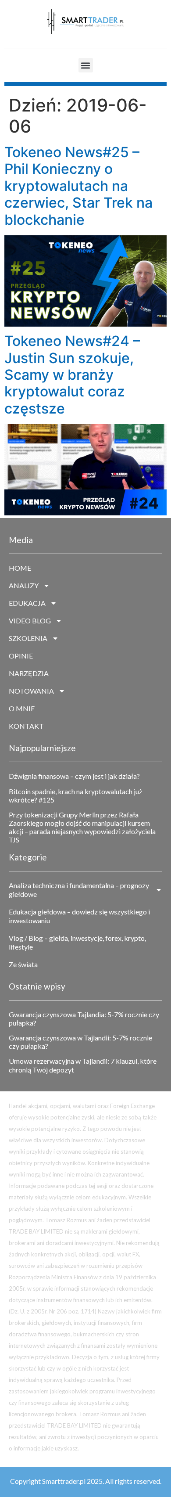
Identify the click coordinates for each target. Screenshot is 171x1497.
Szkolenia (28, 638)
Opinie (21, 655)
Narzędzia (29, 673)
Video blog (30, 620)
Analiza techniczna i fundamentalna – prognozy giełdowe (79, 889)
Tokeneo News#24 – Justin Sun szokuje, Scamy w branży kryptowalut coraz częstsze (72, 374)
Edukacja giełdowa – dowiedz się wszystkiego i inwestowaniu (79, 916)
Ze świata (23, 964)
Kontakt (26, 726)
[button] (85, 65)
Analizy (24, 585)
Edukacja (27, 603)
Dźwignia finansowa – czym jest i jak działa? (74, 776)
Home (20, 568)
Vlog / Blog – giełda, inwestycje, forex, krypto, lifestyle (77, 942)
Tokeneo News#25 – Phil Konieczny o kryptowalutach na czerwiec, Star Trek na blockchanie (78, 186)
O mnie (22, 708)
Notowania (31, 691)
